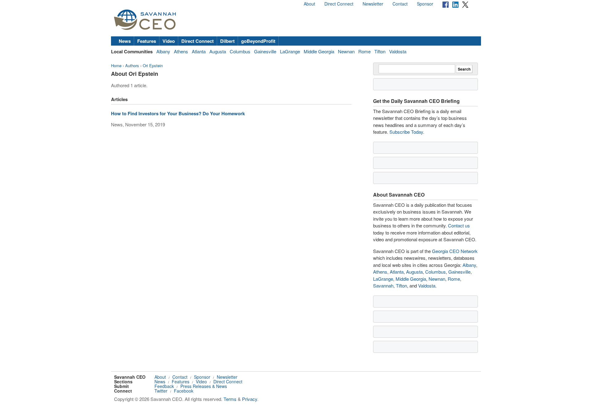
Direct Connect (338, 4)
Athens (181, 51)
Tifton (379, 51)
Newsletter (373, 4)
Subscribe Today (406, 132)
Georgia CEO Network (455, 251)
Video (168, 41)
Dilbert (227, 41)
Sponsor (425, 4)
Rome (364, 51)
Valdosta (397, 51)
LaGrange (290, 51)
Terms (230, 399)
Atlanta (199, 51)
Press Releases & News (203, 386)
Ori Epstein (153, 65)
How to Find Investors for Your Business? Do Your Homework (178, 113)
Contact (400, 4)
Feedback (164, 386)
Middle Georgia (319, 51)
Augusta (217, 51)
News (125, 41)
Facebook (183, 391)
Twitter (160, 391)
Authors (132, 65)
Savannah (383, 285)
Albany (163, 51)
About (309, 4)
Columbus (240, 51)
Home (116, 65)
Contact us (459, 225)
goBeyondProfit (258, 41)
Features (146, 41)
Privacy (249, 399)
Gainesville (265, 51)
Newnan (346, 51)
